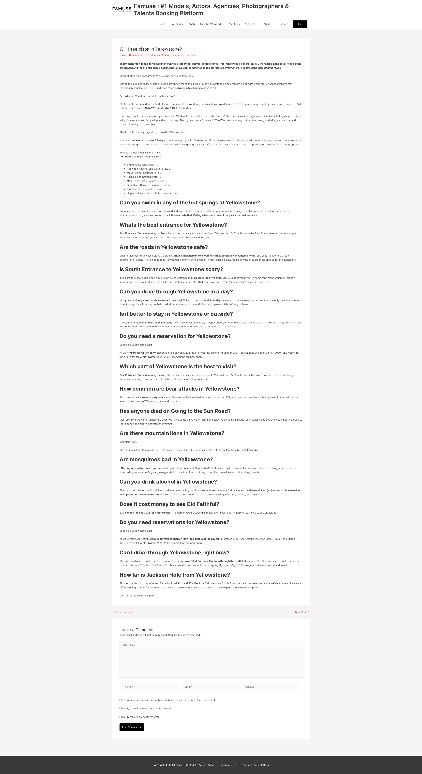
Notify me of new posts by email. (141, 716)
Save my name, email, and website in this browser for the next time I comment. (170, 700)
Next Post (302, 612)
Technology (177, 55)
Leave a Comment (130, 55)
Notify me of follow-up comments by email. (147, 708)
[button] (222, 24)
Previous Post (122, 612)
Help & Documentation (156, 55)
